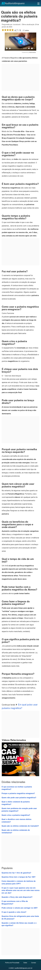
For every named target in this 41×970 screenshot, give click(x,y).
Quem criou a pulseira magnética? (16, 815)
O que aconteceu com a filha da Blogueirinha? (15, 902)
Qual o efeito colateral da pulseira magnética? (16, 802)
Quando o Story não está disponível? (17, 897)
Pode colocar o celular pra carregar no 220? (20, 907)
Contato (33, 963)
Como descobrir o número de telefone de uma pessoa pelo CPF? (19, 882)
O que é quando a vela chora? (14, 912)
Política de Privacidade (12, 963)
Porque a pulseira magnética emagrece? (18, 793)
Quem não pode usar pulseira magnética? (19, 797)
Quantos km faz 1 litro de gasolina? (16, 872)
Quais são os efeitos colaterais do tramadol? (20, 826)
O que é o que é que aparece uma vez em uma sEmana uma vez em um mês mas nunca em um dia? (20, 890)
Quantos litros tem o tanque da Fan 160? (18, 877)
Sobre (25, 963)
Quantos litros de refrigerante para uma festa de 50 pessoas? (20, 917)
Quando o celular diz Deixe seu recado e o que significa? (19, 924)
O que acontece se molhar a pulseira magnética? (17, 787)
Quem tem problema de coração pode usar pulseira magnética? (19, 809)
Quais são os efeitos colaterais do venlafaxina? (16, 831)
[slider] (15, 48)
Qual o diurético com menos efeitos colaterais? (16, 820)
